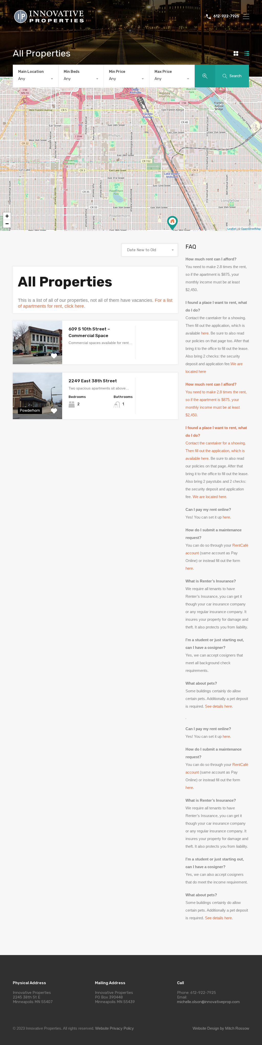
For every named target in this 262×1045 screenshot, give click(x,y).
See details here (218, 706)
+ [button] (7, 216)
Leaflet (231, 228)
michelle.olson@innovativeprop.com (208, 1002)
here (205, 333)
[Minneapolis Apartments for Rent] (51, 24)
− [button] (7, 224)
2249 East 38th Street (93, 380)
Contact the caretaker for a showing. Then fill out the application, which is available (216, 443)
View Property (37, 355)
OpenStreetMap (251, 228)
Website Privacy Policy (114, 1028)
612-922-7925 (226, 16)
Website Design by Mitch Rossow (221, 1028)
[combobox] (35, 78)
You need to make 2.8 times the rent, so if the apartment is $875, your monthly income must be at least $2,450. (216, 399)
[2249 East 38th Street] (172, 223)
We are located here (209, 497)
